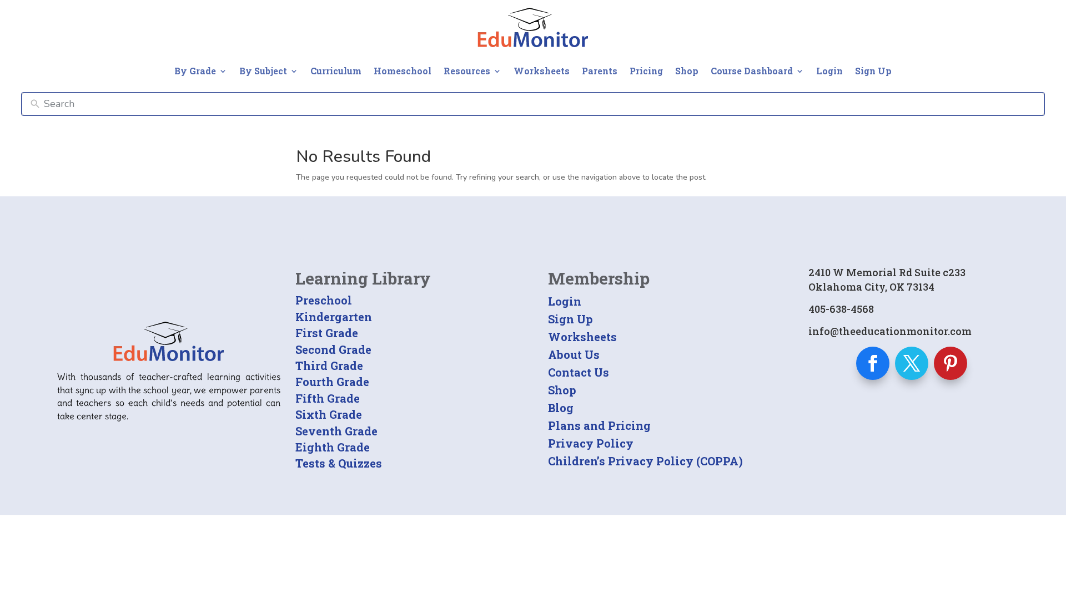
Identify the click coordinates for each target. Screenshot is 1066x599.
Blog (561, 407)
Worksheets (542, 71)
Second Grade (333, 349)
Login (829, 71)
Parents (599, 71)
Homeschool (402, 71)
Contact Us (578, 372)
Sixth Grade (328, 414)
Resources (467, 71)
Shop (686, 71)
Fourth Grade (332, 381)
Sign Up (873, 71)
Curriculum (335, 71)
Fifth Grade (327, 398)
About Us (574, 354)
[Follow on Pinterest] (950, 363)
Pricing (646, 71)
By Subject (263, 71)
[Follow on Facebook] (872, 363)
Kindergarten (333, 316)
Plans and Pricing (599, 425)
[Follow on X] (911, 363)
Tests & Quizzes (338, 463)
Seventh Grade (336, 431)
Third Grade (329, 365)
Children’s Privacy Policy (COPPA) (645, 461)
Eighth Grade (332, 447)
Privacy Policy (590, 443)
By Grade (195, 71)
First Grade (326, 333)
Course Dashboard (752, 71)
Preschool (323, 300)
